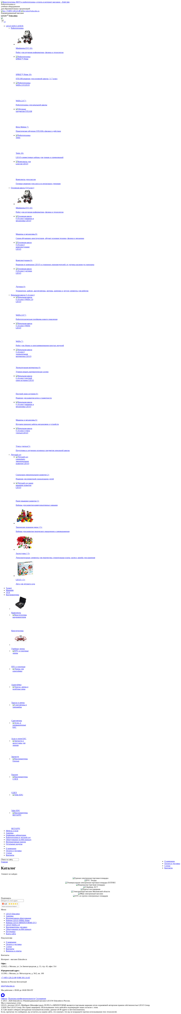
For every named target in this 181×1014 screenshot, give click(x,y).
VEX (8, 592)
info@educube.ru (8, 986)
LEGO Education (13, 914)
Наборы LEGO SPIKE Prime (18, 920)
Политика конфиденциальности (21, 998)
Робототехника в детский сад (18, 837)
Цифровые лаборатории (16, 835)
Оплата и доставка (14, 851)
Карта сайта (11, 934)
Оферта (4, 998)
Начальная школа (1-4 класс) (23, 295)
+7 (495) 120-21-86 (8, 978)
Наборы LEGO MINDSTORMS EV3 (21, 923)
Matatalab (10, 590)
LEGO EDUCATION (14, 26)
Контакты (10, 855)
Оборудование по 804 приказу (18, 840)
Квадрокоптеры (12, 595)
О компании (11, 848)
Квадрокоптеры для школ (16, 927)
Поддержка (10, 931)
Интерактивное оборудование (18, 918)
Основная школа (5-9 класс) (22, 188)
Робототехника (17, 28)
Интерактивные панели (16, 842)
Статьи (9, 853)
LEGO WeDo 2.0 (13, 925)
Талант (9, 588)
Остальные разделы (14, 844)
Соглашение (41, 998)
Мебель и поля (12, 831)
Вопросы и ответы (14, 951)
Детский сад (16, 455)
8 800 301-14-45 (23, 978)
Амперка (9, 833)
